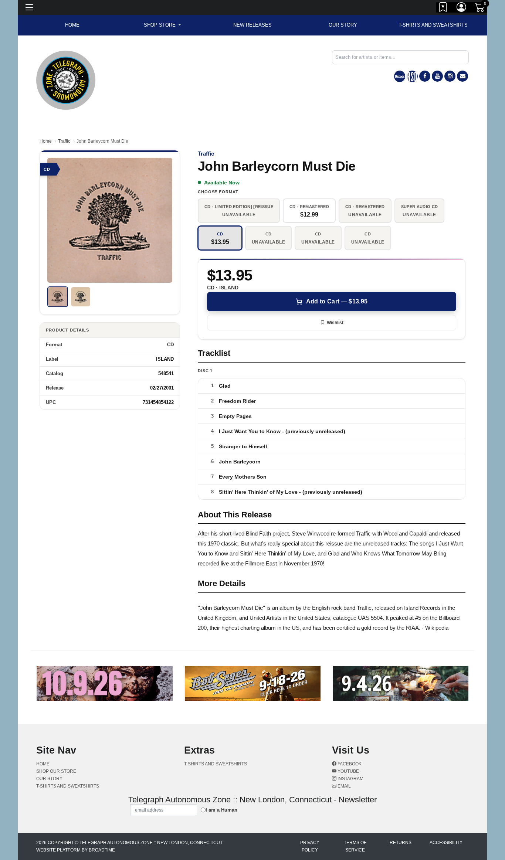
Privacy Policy (309, 846)
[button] (162, 25)
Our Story (343, 25)
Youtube (347, 771)
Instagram (349, 778)
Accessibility (446, 842)
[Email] (462, 76)
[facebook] (424, 76)
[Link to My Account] (462, 8)
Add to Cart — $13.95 (336, 301)
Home (46, 141)
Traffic (64, 141)
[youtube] (437, 76)
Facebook (349, 763)
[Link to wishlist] (443, 8)
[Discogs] (399, 76)
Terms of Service (355, 846)
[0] (480, 9)
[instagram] (450, 76)
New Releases (252, 25)
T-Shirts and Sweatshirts (433, 25)
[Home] (65, 79)
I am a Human (221, 810)
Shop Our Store (56, 771)
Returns (400, 842)
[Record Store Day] (412, 76)
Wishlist (335, 322)
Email (343, 786)
